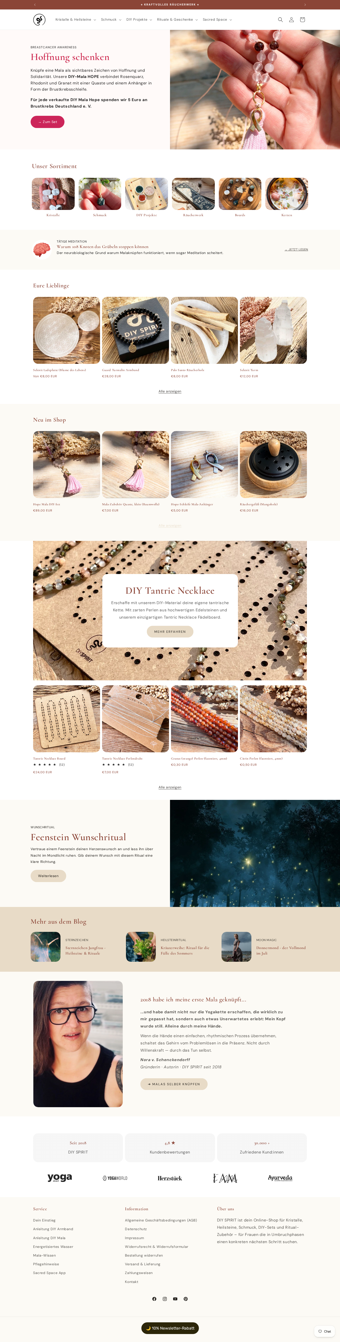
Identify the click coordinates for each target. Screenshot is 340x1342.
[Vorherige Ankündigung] (34, 4)
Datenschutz (136, 1229)
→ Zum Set (47, 122)
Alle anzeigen (170, 391)
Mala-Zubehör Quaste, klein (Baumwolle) (131, 504)
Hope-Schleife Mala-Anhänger (192, 504)
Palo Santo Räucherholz (187, 370)
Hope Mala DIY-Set (46, 504)
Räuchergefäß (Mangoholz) (259, 504)
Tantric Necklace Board (49, 759)
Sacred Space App (49, 1273)
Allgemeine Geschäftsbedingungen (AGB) (161, 1220)
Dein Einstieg (44, 1220)
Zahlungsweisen (139, 1273)
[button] (75, 19)
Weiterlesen (48, 876)
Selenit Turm (249, 370)
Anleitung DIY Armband (53, 1229)
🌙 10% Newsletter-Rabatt (170, 1328)
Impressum (134, 1238)
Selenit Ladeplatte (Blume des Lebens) (59, 370)
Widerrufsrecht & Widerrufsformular (156, 1246)
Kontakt (131, 1281)
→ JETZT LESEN (296, 250)
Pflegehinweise (46, 1264)
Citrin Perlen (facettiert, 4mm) (261, 759)
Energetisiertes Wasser (53, 1246)
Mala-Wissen (44, 1255)
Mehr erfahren (170, 632)
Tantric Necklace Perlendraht (122, 759)
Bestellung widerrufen (144, 1255)
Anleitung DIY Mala (49, 1238)
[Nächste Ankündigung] (305, 4)
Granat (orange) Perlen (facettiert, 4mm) (199, 759)
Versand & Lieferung (142, 1264)
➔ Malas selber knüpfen (174, 1084)
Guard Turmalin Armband (120, 370)
